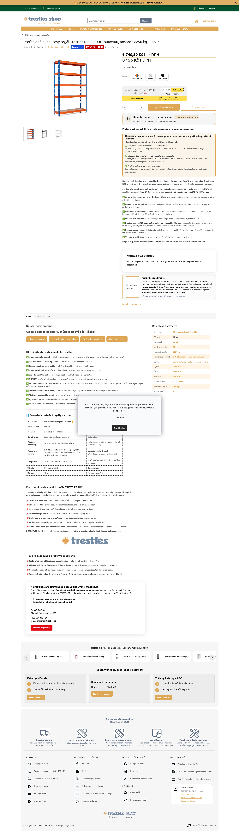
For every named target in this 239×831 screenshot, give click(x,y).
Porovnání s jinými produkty (64, 339)
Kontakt (212, 8)
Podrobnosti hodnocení (58, 47)
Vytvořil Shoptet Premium (204, 825)
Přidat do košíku (166, 107)
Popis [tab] (28, 316)
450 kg (176, 386)
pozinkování (198, 356)
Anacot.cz (130, 817)
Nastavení (119, 417)
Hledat (145, 20)
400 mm (176, 376)
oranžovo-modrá (200, 361)
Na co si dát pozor (117, 339)
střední (176, 342)
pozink (188, 361)
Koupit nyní (200, 107)
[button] (137, 77)
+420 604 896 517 (187, 794)
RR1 (175, 347)
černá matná (178, 361)
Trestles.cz (113, 817)
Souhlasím (119, 427)
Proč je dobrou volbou (92, 339)
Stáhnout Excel (36, 697)
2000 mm (177, 366)
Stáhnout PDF (163, 697)
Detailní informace (130, 304)
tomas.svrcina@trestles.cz (191, 797)
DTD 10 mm (178, 381)
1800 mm (177, 371)
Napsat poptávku (41, 627)
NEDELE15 (177, 89)
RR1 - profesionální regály (37, 35)
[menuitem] (57, 29)
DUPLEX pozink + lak (182, 356)
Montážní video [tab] (43, 316)
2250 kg (176, 352)
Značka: (112, 47)
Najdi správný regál (102, 693)
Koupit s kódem (172, 94)
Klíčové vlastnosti (37, 339)
